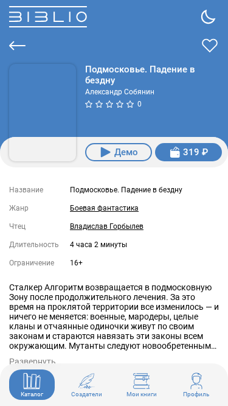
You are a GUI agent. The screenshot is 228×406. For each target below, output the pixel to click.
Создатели (86, 394)
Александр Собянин (119, 92)
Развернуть (32, 361)
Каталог (32, 394)
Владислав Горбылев (106, 226)
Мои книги (141, 394)
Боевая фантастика (104, 208)
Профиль (196, 394)
